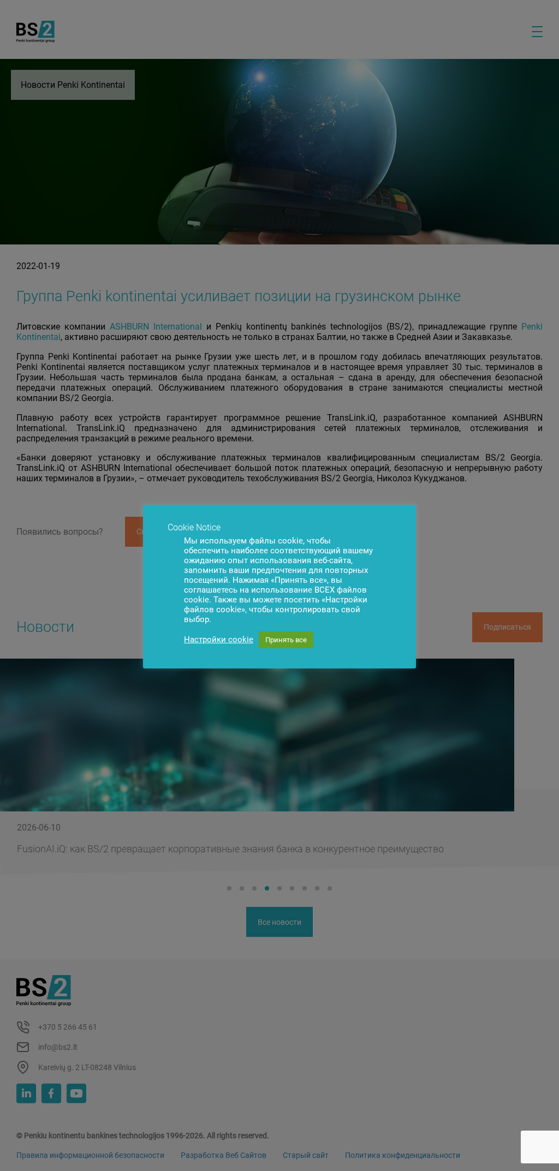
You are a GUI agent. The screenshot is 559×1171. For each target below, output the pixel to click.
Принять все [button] (286, 640)
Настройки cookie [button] (218, 639)
